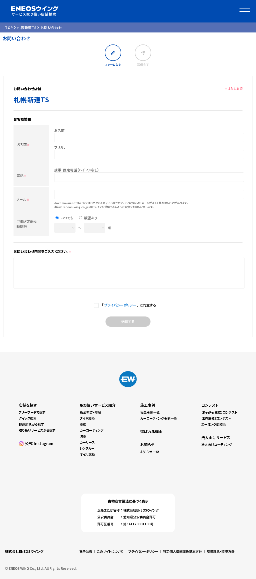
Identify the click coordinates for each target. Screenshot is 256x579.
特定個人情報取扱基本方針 (182, 551)
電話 (21, 175)
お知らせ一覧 (149, 451)
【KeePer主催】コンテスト (219, 412)
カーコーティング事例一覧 (158, 418)
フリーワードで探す (32, 412)
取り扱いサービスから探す (37, 430)
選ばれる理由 (151, 431)
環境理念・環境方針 (220, 551)
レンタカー (87, 448)
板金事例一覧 (150, 412)
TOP (9, 27)
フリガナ (60, 147)
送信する (128, 321)
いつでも (66, 217)
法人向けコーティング (216, 444)
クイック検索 (27, 418)
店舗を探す (28, 405)
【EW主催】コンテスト (216, 418)
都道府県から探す (31, 424)
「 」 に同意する (128, 304)
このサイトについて (110, 551)
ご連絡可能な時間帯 (26, 224)
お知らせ (147, 444)
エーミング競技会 (213, 424)
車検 (83, 424)
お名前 (23, 144)
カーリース (87, 442)
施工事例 (147, 405)
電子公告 (85, 551)
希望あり (90, 217)
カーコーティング (92, 430)
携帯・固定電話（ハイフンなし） (76, 169)
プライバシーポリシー (120, 304)
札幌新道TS (26, 27)
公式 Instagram (39, 443)
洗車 (83, 436)
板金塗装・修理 (90, 412)
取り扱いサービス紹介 (98, 405)
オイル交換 (87, 454)
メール (22, 199)
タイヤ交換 (87, 418)
